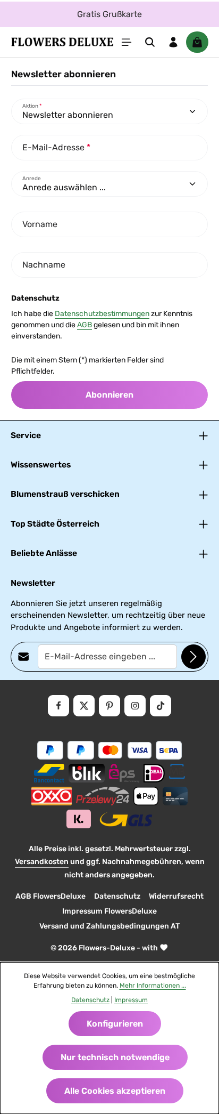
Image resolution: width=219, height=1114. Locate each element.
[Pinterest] (109, 705)
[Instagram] (135, 705)
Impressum (131, 1000)
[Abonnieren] (193, 656)
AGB (84, 324)
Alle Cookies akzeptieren (114, 1091)
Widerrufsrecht (176, 896)
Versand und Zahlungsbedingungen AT (109, 926)
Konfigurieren (115, 1024)
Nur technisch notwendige (115, 1057)
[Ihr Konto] (173, 42)
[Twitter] (84, 705)
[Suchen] (150, 42)
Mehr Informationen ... (153, 985)
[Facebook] (58, 705)
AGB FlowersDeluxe (50, 896)
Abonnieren (109, 395)
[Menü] (126, 42)
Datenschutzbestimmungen (102, 313)
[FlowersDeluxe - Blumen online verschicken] (62, 42)
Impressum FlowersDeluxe (109, 911)
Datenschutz (117, 896)
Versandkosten (42, 861)
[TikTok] (160, 705)
